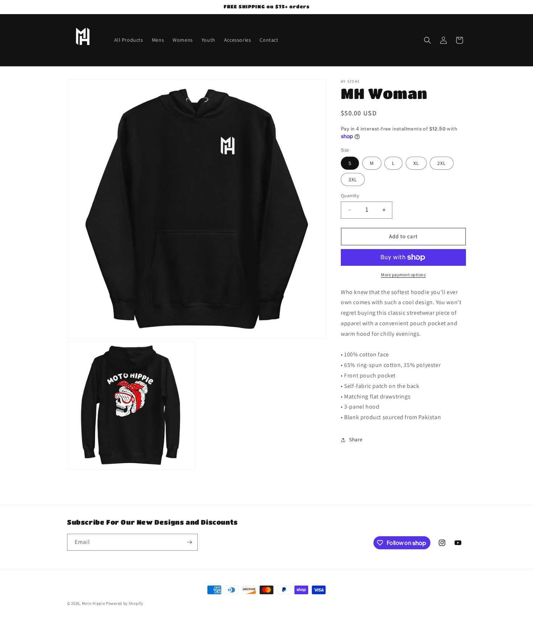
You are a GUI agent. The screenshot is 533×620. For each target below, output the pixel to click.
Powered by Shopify (124, 603)
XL (416, 163)
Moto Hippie (93, 603)
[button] (427, 40)
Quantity (350, 196)
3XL (352, 179)
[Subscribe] (189, 542)
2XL (441, 163)
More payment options (403, 274)
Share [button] (356, 439)
